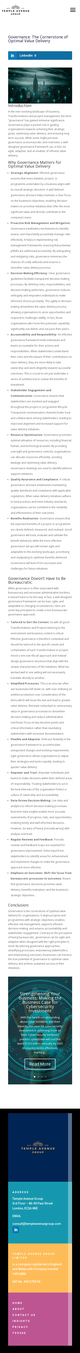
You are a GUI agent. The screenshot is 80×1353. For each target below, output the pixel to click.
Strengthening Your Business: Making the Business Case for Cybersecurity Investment (40, 1002)
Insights (21, 1321)
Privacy (20, 1327)
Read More (40, 1064)
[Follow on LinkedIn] (15, 1229)
